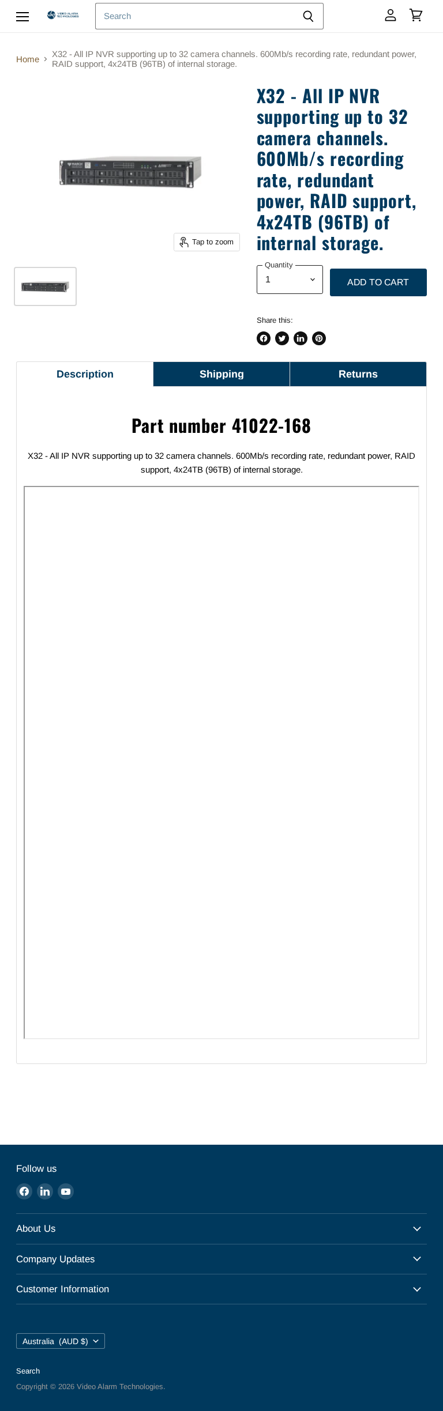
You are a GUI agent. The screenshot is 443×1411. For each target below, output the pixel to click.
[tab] (84, 374)
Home (27, 59)
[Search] (308, 16)
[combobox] (194, 16)
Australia (55, 1341)
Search (28, 1371)
